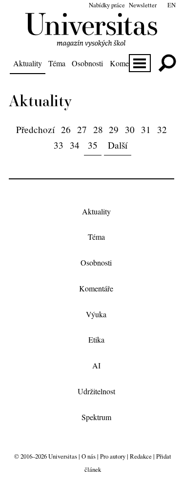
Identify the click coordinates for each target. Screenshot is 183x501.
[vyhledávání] (167, 63)
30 (130, 129)
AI (96, 366)
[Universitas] (91, 41)
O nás (88, 456)
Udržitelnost (96, 391)
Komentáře (127, 63)
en (171, 4)
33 (58, 145)
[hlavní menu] (140, 63)
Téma (56, 63)
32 (162, 129)
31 (146, 129)
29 (114, 129)
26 (66, 129)
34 (75, 145)
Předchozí (35, 129)
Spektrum (96, 417)
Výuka (96, 314)
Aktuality (27, 63)
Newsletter (143, 4)
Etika (96, 340)
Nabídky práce (107, 4)
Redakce (141, 456)
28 (98, 129)
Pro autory (112, 456)
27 (82, 129)
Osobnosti (87, 63)
